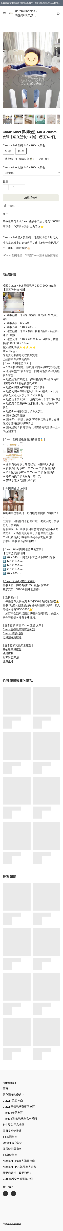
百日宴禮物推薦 (12, 1130)
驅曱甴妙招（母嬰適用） (17, 1172)
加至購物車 (31, 197)
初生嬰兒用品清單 (13, 1124)
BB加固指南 (10, 1136)
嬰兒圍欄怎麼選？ (13, 1094)
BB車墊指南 (10, 1154)
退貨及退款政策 (14, 1223)
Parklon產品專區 (13, 1112)
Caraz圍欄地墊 (13, 255)
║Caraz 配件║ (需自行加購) (19, 581)
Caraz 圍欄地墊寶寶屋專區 (19, 1106)
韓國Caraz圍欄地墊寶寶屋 (42, 255)
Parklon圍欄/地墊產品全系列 (20, 1118)
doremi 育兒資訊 (12, 1142)
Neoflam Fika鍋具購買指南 (19, 1160)
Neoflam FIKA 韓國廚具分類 (19, 1166)
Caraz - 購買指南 (13, 1100)
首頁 (5, 1088)
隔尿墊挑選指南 (12, 1148)
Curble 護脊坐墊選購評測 (18, 1178)
